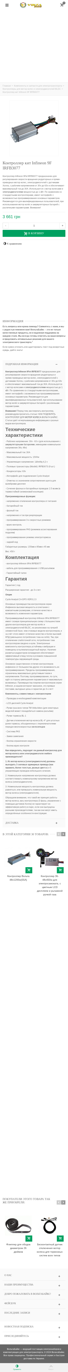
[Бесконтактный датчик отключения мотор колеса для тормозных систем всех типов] (50, 1226)
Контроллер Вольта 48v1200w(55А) (18, 878)
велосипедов (38, 727)
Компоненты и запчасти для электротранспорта (38, 86)
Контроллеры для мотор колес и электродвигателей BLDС (32, 89)
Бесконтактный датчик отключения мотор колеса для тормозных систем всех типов (50, 1250)
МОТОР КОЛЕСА (33, 417)
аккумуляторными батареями (20, 444)
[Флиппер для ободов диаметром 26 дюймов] (18, 1226)
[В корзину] (28, 870)
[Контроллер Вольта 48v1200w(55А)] (18, 857)
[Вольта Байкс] (34, 5)
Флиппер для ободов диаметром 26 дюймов (18, 1248)
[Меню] (7, 5)
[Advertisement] (34, 46)
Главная (7, 86)
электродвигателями (13, 192)
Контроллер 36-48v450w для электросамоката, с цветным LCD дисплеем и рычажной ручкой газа (50, 885)
